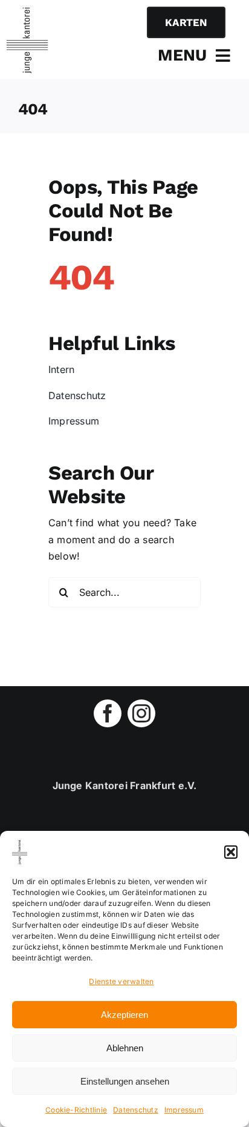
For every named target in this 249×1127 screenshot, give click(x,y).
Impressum (184, 1109)
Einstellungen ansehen (124, 1081)
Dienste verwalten (121, 981)
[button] (231, 852)
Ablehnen (124, 1048)
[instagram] (141, 713)
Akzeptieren (124, 1015)
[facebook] (107, 713)
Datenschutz (135, 1109)
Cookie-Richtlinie (76, 1109)
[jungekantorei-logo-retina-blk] (27, 12)
